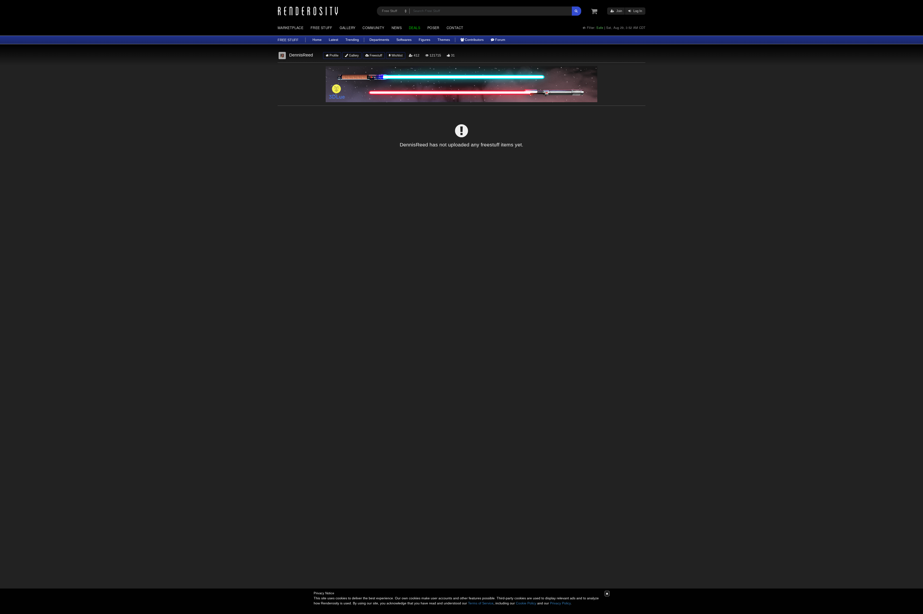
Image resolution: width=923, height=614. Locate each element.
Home (317, 40)
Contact (455, 27)
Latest (333, 40)
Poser (433, 27)
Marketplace (290, 27)
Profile (333, 55)
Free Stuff (321, 27)
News (397, 27)
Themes (443, 40)
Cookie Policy (526, 603)
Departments (379, 40)
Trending (352, 40)
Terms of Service (480, 603)
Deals (414, 27)
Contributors (474, 40)
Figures (424, 40)
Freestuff (375, 55)
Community (373, 27)
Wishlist (397, 55)
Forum (499, 40)
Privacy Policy (560, 603)
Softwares (404, 40)
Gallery (347, 27)
